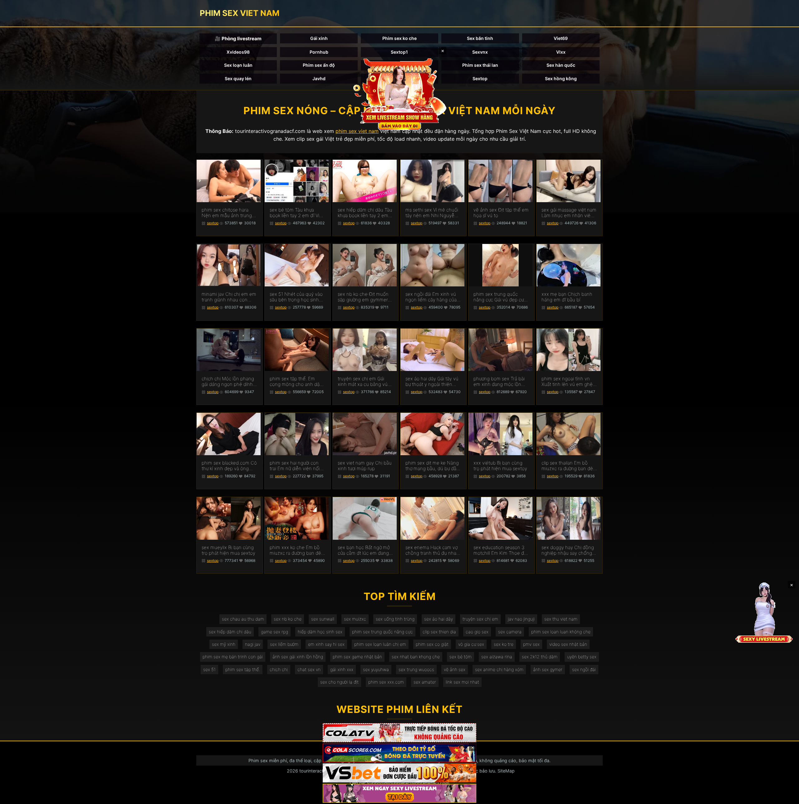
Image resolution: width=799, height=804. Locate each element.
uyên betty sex (581, 656)
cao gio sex (477, 631)
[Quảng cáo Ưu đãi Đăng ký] (399, 753)
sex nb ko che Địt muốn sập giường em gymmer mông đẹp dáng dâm (363, 297)
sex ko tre (503, 644)
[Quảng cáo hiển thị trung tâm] (399, 93)
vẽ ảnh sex (454, 669)
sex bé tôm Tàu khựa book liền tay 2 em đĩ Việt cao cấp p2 (297, 212)
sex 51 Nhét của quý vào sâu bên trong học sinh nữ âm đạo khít (296, 297)
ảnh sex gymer (547, 669)
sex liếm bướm (284, 644)
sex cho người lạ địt (339, 682)
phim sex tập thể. (242, 669)
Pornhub (319, 52)
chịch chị (279, 669)
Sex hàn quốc (561, 65)
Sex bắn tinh (480, 38)
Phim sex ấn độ (319, 65)
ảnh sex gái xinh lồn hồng (297, 656)
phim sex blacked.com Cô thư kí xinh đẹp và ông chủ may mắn (229, 465)
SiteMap (506, 770)
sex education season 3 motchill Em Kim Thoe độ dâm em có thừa (500, 550)
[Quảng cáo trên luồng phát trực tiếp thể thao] (399, 793)
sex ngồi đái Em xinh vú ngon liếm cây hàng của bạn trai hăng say (431, 297)
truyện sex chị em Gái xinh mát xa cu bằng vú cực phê (363, 381)
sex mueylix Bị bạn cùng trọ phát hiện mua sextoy (228, 550)
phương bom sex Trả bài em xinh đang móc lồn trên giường (499, 381)
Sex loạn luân (238, 65)
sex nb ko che (287, 618)
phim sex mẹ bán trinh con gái (233, 656)
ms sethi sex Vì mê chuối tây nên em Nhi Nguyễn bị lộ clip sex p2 (431, 212)
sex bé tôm (460, 656)
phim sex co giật (432, 644)
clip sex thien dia (439, 631)
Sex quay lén (238, 78)
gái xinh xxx (341, 669)
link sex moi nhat (462, 682)
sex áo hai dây (438, 618)
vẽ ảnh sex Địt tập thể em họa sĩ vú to (501, 212)
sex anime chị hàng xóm (499, 669)
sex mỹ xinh (223, 644)
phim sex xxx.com (386, 682)
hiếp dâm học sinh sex (320, 631)
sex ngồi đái (584, 669)
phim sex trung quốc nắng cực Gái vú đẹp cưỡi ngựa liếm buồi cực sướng (500, 297)
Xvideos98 (238, 52)
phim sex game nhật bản (357, 656)
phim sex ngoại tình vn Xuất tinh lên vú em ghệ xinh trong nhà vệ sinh (567, 381)
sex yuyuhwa (376, 669)
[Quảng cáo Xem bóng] (399, 732)
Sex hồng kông (561, 78)
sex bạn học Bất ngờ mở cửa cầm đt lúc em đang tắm (364, 550)
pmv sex (531, 644)
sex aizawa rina (496, 656)
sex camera (510, 631)
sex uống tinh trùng (395, 618)
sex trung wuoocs (416, 669)
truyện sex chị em (480, 618)
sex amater (425, 682)
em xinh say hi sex (326, 644)
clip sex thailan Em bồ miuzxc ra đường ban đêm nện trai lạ (569, 465)
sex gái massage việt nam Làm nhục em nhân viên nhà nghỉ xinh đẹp (569, 212)
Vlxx (561, 52)
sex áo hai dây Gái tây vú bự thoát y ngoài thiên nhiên (431, 381)
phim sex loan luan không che (561, 631)
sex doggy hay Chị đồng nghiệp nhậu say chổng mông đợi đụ (568, 550)
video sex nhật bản (568, 644)
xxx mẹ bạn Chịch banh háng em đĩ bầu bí (567, 297)
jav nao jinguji (521, 618)
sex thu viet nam (560, 618)
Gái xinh (319, 38)
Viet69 (561, 38)
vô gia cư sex (471, 644)
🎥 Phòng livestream (238, 38)
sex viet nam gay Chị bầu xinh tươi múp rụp (365, 465)
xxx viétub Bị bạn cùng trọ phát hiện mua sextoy (500, 465)
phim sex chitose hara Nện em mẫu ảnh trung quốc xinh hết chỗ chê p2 (229, 212)
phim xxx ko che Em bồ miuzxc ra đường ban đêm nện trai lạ (297, 550)
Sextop (480, 78)
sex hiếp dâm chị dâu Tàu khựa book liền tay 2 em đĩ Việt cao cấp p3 (365, 212)
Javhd (319, 78)
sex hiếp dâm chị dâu (230, 631)
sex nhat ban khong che (416, 656)
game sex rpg (274, 631)
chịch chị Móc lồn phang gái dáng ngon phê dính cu (228, 381)
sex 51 (209, 669)
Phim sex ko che (399, 38)
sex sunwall (322, 618)
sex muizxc (355, 618)
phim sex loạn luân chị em (380, 644)
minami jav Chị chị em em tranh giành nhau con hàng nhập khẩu (229, 297)
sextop (212, 223)
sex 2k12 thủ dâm (539, 656)
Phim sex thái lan (480, 65)
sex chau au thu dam (243, 618)
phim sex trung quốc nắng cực (382, 631)
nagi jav (252, 644)
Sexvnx (480, 52)
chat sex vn (309, 669)
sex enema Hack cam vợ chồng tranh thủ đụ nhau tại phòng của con (432, 550)
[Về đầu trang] (785, 796)
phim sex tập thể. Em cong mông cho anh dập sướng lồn (296, 381)
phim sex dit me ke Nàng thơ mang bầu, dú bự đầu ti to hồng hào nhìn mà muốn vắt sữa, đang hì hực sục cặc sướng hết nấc (432, 465)
